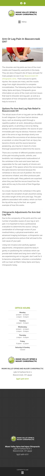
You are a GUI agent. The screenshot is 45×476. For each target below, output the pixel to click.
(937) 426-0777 (22, 379)
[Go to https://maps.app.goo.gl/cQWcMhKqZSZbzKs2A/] (25, 3)
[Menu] (22, 472)
